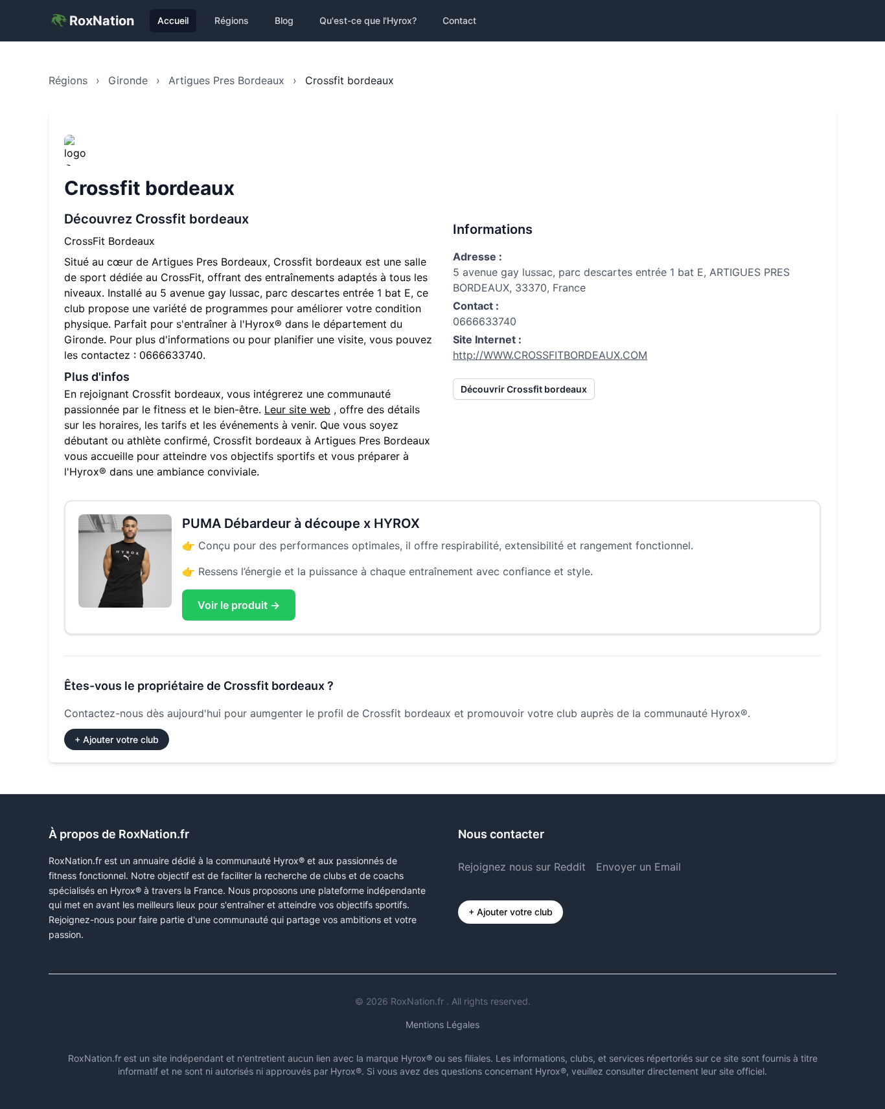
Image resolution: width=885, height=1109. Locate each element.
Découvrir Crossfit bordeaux (524, 388)
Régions (231, 20)
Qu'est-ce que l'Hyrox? (368, 20)
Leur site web (297, 409)
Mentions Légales (442, 1024)
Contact (459, 20)
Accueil (173, 20)
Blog (284, 20)
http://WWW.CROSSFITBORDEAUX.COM (550, 355)
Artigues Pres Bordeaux (226, 80)
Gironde (128, 80)
